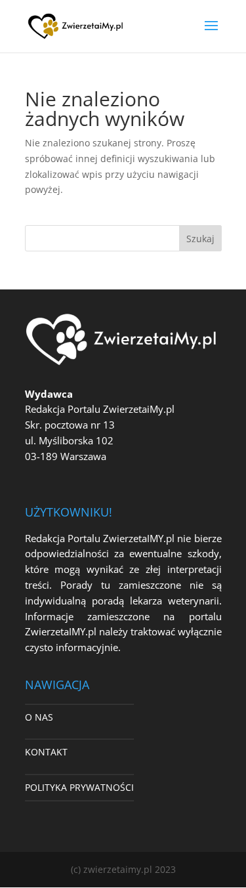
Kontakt (46, 752)
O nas (39, 717)
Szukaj (200, 238)
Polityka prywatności (79, 787)
